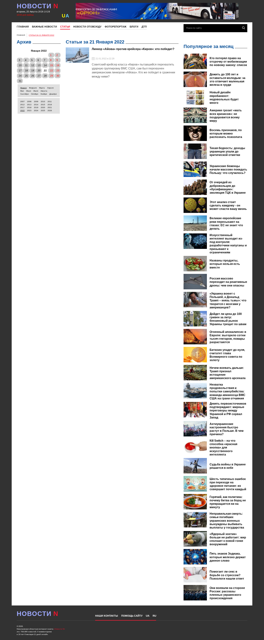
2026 (50, 110)
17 (20, 70)
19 (32, 70)
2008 (29, 102)
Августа (44, 91)
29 (51, 75)
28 (45, 75)
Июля (35, 91)
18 (26, 70)
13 (39, 65)
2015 (43, 105)
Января (23, 88)
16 (57, 65)
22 (51, 70)
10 (20, 65)
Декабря (53, 94)
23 (57, 70)
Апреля (50, 88)
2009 (36, 102)
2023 (29, 110)
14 (45, 65)
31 (20, 80)
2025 (43, 110)
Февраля (33, 88)
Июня (28, 91)
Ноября (44, 94)
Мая (22, 91)
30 (57, 75)
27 (39, 75)
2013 (29, 105)
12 (32, 65)
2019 (36, 107)
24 (20, 75)
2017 (22, 107)
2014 (36, 105)
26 (32, 75)
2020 (43, 107)
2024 (36, 110)
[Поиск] (243, 28)
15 (51, 65)
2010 (43, 102)
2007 (22, 102)
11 (26, 65)
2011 (50, 102)
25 (26, 75)
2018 (29, 107)
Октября (34, 94)
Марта (42, 88)
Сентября (24, 94)
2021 (50, 107)
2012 (22, 105)
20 (39, 70)
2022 (22, 110)
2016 (50, 105)
